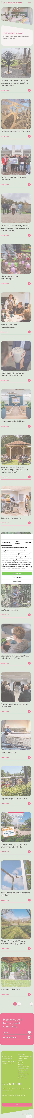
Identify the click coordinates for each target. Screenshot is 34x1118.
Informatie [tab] (28, 542)
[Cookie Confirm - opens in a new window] (26, 536)
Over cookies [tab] (17, 542)
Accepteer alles (17, 573)
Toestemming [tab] (6, 542)
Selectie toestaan (17, 577)
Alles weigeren (17, 581)
